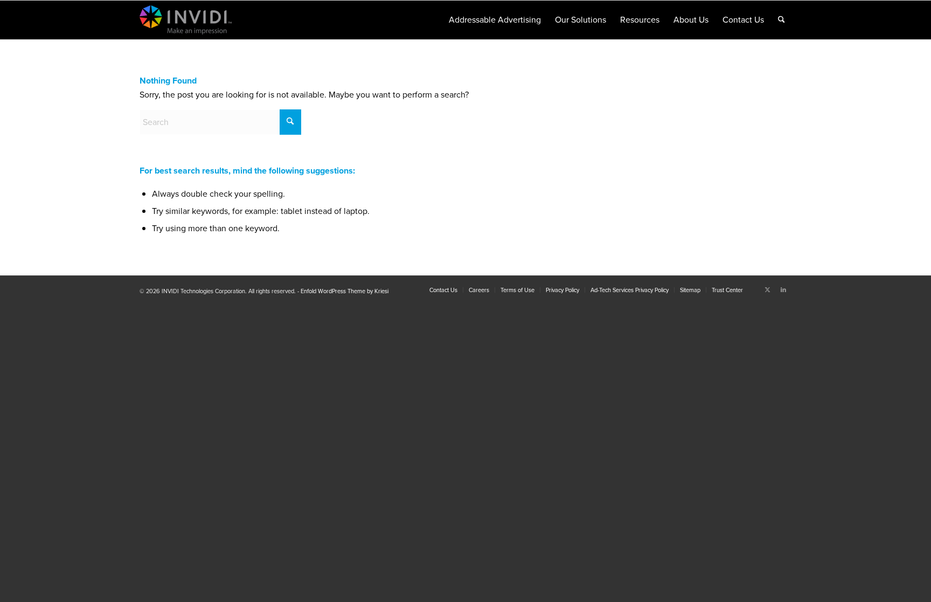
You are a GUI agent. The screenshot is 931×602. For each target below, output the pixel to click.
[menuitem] (495, 20)
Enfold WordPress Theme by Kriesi (344, 291)
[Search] (781, 20)
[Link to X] (767, 289)
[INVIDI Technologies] (201, 20)
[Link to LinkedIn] (783, 289)
